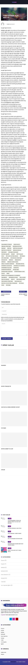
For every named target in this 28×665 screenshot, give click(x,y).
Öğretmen (16, 269)
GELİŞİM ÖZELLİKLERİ (13, 252)
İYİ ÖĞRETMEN (5, 258)
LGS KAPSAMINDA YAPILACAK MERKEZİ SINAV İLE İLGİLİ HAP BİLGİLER (14, 522)
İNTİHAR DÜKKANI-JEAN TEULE (14, 528)
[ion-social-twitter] (10, 619)
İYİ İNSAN (23, 256)
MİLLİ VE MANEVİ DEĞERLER (8, 263)
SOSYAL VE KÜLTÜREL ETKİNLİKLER (9, 283)
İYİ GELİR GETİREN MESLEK (12, 256)
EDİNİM (3, 248)
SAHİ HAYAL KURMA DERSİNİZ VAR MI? (10, 407)
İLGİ (3, 256)
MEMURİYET (18, 260)
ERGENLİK (4, 252)
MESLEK (3, 262)
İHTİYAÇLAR (20, 254)
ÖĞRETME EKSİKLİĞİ (6, 269)
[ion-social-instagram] (13, 619)
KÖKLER (3, 469)
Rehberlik (3, 571)
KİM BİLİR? (3, 365)
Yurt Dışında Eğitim (6, 585)
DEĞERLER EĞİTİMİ (17, 246)
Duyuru (9, 548)
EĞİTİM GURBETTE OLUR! (7, 449)
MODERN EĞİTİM (20, 263)
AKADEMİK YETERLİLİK (7, 244)
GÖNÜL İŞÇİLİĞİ (5, 254)
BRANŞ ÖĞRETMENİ (6, 246)
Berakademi (13, 661)
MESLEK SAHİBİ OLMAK (13, 262)
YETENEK (8, 285)
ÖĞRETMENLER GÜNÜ (20, 271)
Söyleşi (2, 578)
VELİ (3, 285)
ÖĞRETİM (16, 267)
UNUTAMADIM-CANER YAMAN (14, 533)
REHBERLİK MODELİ (14, 277)
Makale (9, 536)
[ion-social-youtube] (17, 619)
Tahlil (9, 526)
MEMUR (11, 260)
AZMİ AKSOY (17, 244)
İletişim (2, 654)
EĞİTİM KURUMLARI (18, 248)
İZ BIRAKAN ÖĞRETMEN (16, 258)
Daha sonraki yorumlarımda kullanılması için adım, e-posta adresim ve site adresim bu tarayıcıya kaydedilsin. (12, 319)
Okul (3, 273)
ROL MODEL (23, 277)
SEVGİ (13, 279)
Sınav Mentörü (4, 574)
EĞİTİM (9, 248)
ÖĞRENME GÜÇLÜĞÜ (7, 267)
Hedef (13, 254)
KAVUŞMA (3, 428)
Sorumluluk (18, 281)
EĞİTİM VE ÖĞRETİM (6, 250)
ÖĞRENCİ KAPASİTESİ (7, 265)
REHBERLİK (4, 277)
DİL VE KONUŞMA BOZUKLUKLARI (15, 538)
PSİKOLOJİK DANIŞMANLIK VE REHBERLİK (11, 275)
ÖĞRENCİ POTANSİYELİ (19, 265)
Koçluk (9, 518)
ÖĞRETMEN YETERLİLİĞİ (7, 271)
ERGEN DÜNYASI (17, 250)
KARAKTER (4, 260)
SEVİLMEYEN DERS (21, 279)
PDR (8, 273)
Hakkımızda (3, 652)
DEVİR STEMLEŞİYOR (6, 386)
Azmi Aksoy (12, 24)
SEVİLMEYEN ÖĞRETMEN (7, 281)
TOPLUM (22, 283)
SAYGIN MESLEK (5, 279)
